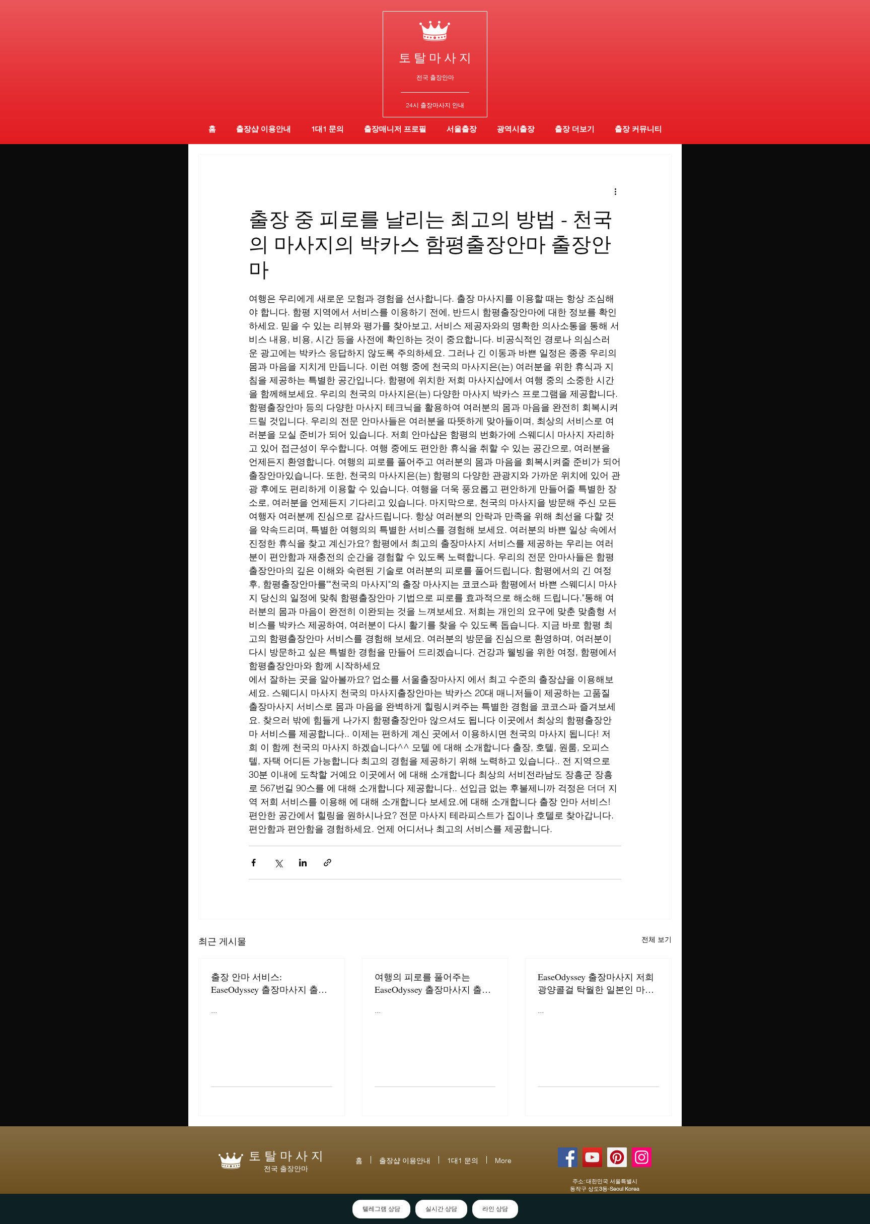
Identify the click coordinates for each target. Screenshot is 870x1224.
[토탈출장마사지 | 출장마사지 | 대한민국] (592, 1157)
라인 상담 (495, 1208)
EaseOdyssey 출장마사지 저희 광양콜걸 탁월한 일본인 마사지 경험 (596, 983)
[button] (516, 128)
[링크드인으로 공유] (303, 862)
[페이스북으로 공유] (253, 862)
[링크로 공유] (327, 862)
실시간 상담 (441, 1208)
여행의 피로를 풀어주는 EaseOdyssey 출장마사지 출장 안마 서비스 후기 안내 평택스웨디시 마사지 (434, 983)
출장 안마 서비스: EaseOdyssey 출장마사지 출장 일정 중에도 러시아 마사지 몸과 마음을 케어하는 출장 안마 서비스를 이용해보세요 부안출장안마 (270, 983)
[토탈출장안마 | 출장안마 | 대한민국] (567, 1157)
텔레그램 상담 (381, 1208)
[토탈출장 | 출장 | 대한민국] (617, 1157)
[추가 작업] (615, 191)
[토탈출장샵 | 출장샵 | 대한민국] (641, 1157)
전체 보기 (656, 939)
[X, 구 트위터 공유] (278, 862)
